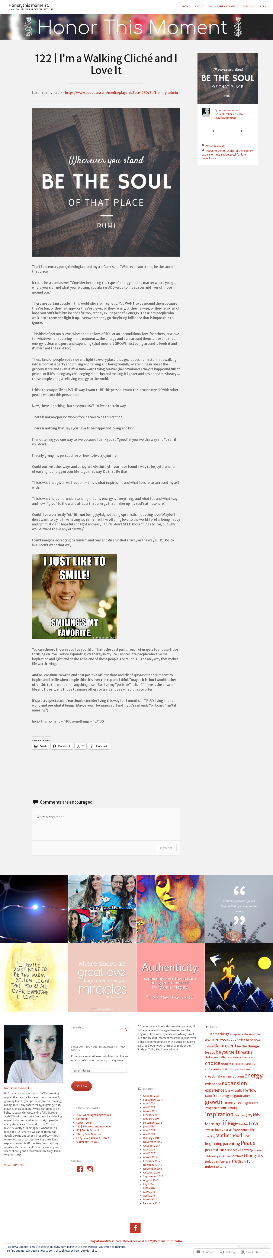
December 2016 (152, 1164)
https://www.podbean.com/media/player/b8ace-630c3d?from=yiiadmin (121, 93)
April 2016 (149, 1195)
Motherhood (228, 1135)
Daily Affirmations (222, 6)
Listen (262, 6)
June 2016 (149, 1188)
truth (236, 1161)
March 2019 (150, 1111)
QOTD (247, 6)
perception (214, 1149)
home (215, 1108)
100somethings (215, 150)
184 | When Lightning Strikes (93, 1115)
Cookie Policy (89, 1250)
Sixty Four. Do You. (87, 1141)
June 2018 (149, 1126)
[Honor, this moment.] (136, 27)
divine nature (226, 1076)
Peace (212, 158)
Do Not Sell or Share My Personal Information (153, 1241)
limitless (243, 1124)
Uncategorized (215, 145)
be (239, 1040)
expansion (208, 154)
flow (252, 1090)
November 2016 (153, 1168)
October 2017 (151, 1145)
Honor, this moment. (29, 5)
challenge (211, 1057)
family (229, 1090)
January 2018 (151, 1138)
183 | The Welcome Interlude (93, 1126)
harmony (229, 1103)
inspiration (222, 154)
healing (241, 1102)
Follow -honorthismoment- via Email (98, 1048)
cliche (239, 150)
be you (210, 1052)
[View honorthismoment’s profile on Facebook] (79, 1169)
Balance (231, 1040)
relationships (212, 1156)
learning (213, 1123)
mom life (248, 1130)
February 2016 (151, 1203)
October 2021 (151, 1095)
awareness (215, 1039)
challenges (225, 1057)
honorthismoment (229, 110)
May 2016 (149, 1191)
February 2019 (151, 1115)
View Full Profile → (15, 1165)
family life (240, 1090)
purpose (256, 1150)
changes (248, 1057)
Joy (232, 154)
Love (205, 158)
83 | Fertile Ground (87, 1130)
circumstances (243, 1064)
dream (239, 1076)
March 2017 (150, 1157)
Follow (81, 1086)
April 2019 (149, 1107)
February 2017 (151, 1161)
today (209, 1161)
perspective (233, 1150)
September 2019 (153, 1099)
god (230, 1096)
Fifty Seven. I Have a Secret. (93, 1138)
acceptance (236, 1034)
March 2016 (150, 1199)
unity (246, 1161)
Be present (225, 1046)
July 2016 (148, 1184)
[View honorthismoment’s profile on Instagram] (89, 1169)
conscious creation (218, 1069)
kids (256, 1115)
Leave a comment (225, 117)
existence (213, 1084)
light (243, 154)
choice (231, 150)
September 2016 (153, 1176)
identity (232, 1108)
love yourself (224, 1130)
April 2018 (149, 1134)
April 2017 (149, 1153)
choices (226, 1064)
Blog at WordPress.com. (106, 1241)
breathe (245, 1052)
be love (209, 1046)
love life (210, 1129)
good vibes (242, 1096)
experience (214, 1090)
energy (248, 150)
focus (208, 1096)
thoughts (253, 1155)
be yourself (226, 1052)
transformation (222, 1161)
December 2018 (152, 1122)
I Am (222, 1108)
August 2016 (150, 1180)
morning (210, 1136)
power (246, 1150)
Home (186, 6)
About (199, 6)
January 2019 (151, 1118)
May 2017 (149, 1149)
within (223, 1167)
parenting (231, 1143)
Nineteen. (82, 1118)
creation (211, 1076)
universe (212, 1167)
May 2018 (149, 1130)
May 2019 (149, 1103)
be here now (250, 1040)
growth (213, 1102)
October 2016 (151, 1172)
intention (239, 1115)
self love (237, 1156)
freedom (219, 1096)
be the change (248, 1046)
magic (238, 1129)
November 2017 (152, 1141)
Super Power (84, 1122)
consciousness (241, 1069)
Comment (165, 848)
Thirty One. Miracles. (89, 1134)
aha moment (252, 1034)
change (237, 1057)
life (237, 154)
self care (225, 1156)
